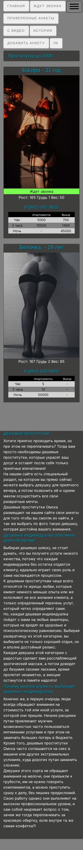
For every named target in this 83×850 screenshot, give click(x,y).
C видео (16, 30)
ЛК (55, 43)
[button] (74, 6)
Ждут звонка (48, 6)
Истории (42, 30)
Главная (16, 6)
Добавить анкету (26, 43)
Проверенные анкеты (30, 18)
